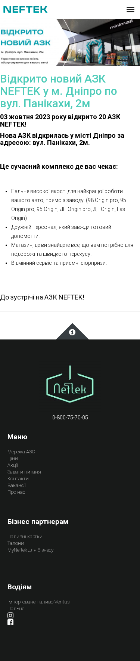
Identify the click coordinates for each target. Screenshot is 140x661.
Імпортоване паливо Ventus (38, 602)
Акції (12, 465)
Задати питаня (24, 472)
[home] (70, 386)
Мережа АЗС (21, 451)
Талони (15, 543)
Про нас (16, 492)
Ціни (12, 458)
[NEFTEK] (25, 9)
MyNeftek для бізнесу (30, 550)
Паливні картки (25, 536)
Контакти (18, 478)
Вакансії (16, 485)
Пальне (15, 608)
